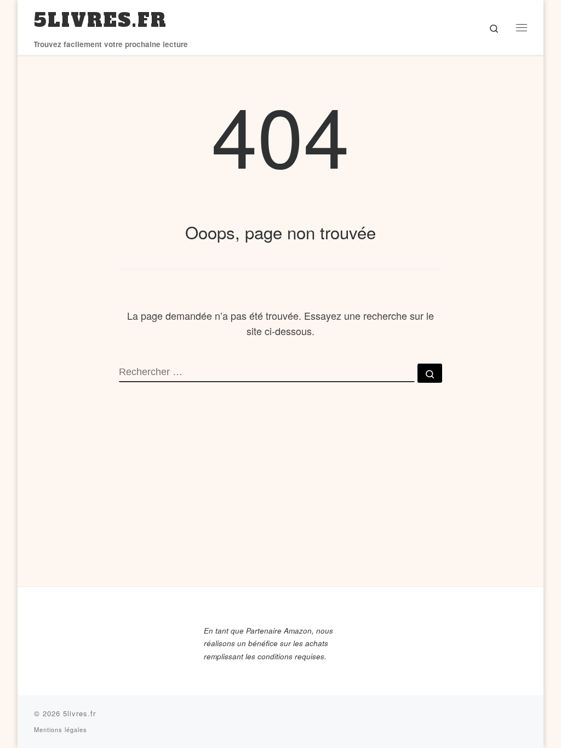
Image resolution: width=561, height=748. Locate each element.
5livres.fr (79, 713)
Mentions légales (60, 729)
